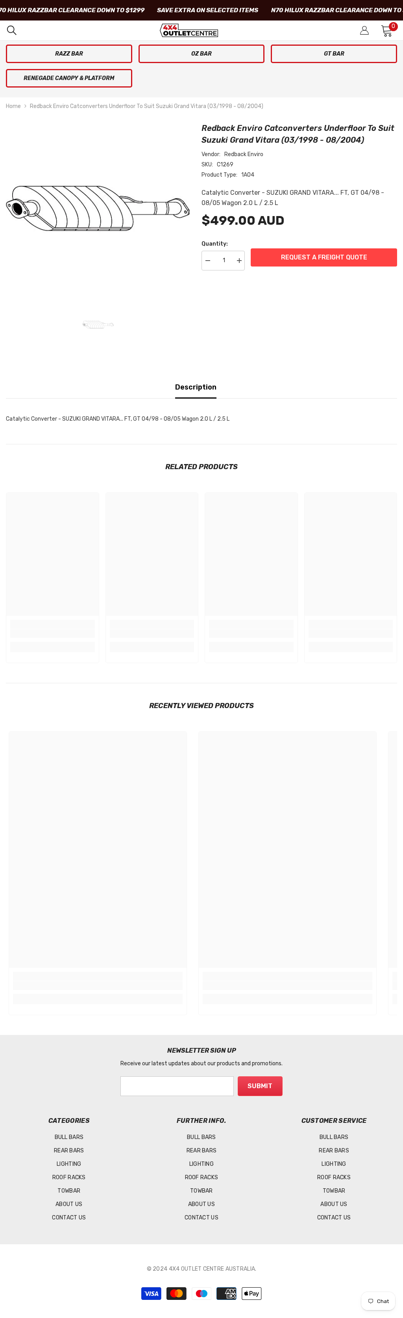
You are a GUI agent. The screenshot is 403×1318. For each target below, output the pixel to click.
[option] (98, 209)
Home (13, 106)
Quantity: (215, 243)
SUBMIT (260, 1086)
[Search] (12, 30)
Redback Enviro (243, 154)
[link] (52, 633)
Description (195, 387)
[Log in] (364, 30)
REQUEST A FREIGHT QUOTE (324, 257)
